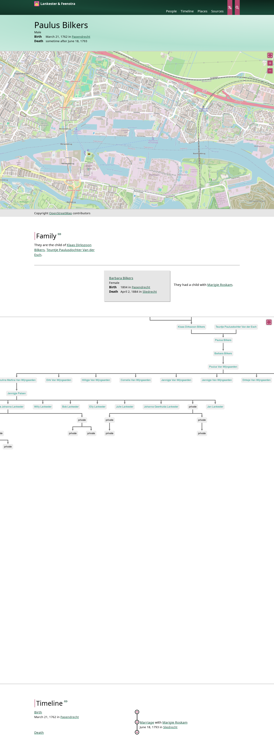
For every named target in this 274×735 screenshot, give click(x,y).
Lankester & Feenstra (57, 3)
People (171, 11)
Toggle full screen (270, 55)
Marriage (147, 722)
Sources (217, 11)
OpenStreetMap (60, 213)
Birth (38, 712)
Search (237, 7)
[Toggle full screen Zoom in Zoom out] (137, 130)
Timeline (187, 11)
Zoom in (270, 63)
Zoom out (270, 70)
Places (202, 11)
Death (39, 732)
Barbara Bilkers (121, 278)
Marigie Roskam (219, 284)
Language (229, 7)
